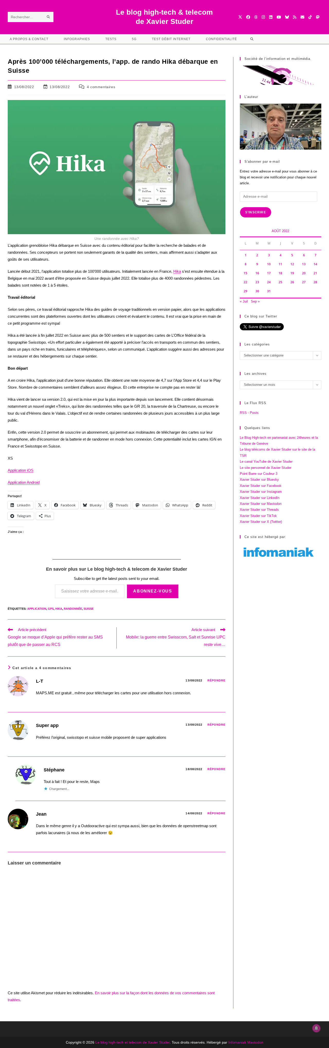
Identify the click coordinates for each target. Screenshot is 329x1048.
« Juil (244, 301)
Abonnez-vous (152, 591)
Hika (177, 271)
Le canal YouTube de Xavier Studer (266, 461)
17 (269, 273)
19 (292, 273)
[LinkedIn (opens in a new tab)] (271, 17)
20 (304, 273)
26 (292, 282)
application (36, 608)
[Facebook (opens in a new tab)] (248, 17)
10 (269, 264)
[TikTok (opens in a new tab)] (310, 17)
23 (257, 282)
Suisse (89, 608)
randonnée (73, 608)
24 (269, 282)
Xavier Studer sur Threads (259, 510)
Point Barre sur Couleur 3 (258, 474)
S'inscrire (255, 212)
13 (304, 264)
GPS (51, 608)
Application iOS (20, 470)
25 (280, 282)
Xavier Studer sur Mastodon (260, 504)
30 (257, 291)
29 (245, 291)
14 (315, 264)
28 (315, 282)
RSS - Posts (249, 413)
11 (280, 264)
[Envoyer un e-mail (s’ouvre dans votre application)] (302, 17)
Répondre (216, 680)
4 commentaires (101, 87)
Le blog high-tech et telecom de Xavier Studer (132, 1042)
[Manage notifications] (316, 1028)
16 (257, 273)
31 (269, 291)
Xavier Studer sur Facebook (260, 486)
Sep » (255, 301)
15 (245, 273)
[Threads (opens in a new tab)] (256, 17)
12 (292, 264)
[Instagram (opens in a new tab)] (263, 17)
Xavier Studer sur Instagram (261, 492)
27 (304, 282)
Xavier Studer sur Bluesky (259, 479)
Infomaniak (237, 1042)
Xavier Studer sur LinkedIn (259, 498)
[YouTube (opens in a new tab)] (279, 17)
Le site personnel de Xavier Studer (265, 468)
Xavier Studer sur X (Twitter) (261, 522)
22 (245, 282)
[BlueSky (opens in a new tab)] (287, 17)
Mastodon (255, 1042)
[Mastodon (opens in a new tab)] (317, 17)
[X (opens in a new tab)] (240, 17)
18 (280, 273)
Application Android (24, 482)
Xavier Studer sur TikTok (258, 516)
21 (315, 273)
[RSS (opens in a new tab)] (294, 17)
